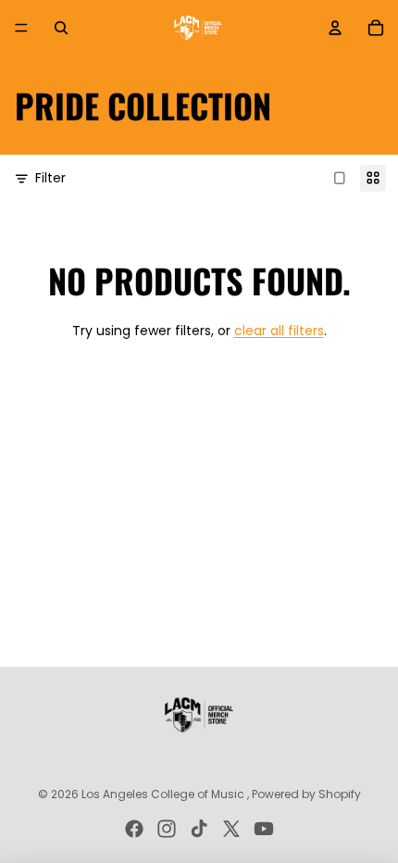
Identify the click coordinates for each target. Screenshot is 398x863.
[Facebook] (134, 829)
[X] (231, 829)
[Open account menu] (335, 27)
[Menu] (21, 27)
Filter (50, 178)
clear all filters (279, 330)
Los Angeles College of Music (164, 794)
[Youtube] (264, 829)
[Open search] (61, 27)
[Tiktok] (199, 829)
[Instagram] (166, 829)
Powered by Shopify (306, 794)
